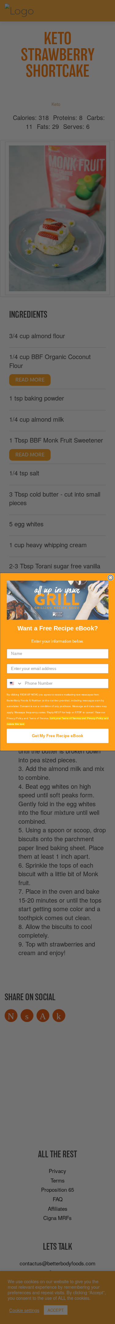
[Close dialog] (110, 577)
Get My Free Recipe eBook (57, 736)
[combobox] (14, 683)
